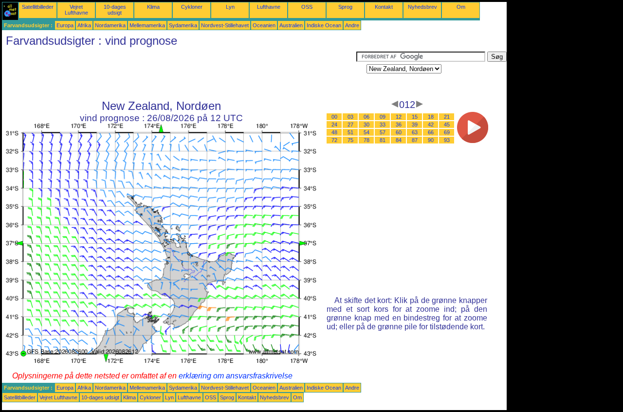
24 (334, 124)
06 (366, 117)
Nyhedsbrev (422, 7)
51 (350, 132)
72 (334, 140)
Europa (64, 25)
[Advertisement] (179, 73)
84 (399, 140)
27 (350, 124)
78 (366, 140)
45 (447, 124)
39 (415, 124)
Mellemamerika (147, 25)
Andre (352, 25)
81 (382, 140)
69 (447, 132)
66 (431, 132)
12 (399, 117)
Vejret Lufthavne (76, 10)
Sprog (345, 7)
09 (382, 117)
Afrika (84, 25)
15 (415, 117)
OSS (306, 7)
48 (334, 132)
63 (415, 132)
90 (431, 140)
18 (431, 117)
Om (461, 7)
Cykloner (191, 7)
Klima (153, 7)
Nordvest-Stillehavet (225, 25)
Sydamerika (183, 25)
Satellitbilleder (38, 7)
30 (366, 124)
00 (334, 117)
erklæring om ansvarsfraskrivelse (236, 376)
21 (447, 117)
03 (350, 117)
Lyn (230, 7)
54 (366, 132)
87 (415, 140)
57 (382, 132)
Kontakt (384, 7)
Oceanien (264, 25)
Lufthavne (268, 7)
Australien (291, 25)
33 (382, 124)
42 (431, 124)
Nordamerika (110, 25)
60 (399, 132)
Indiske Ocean (324, 25)
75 (350, 140)
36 (399, 124)
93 (447, 140)
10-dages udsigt (115, 10)
